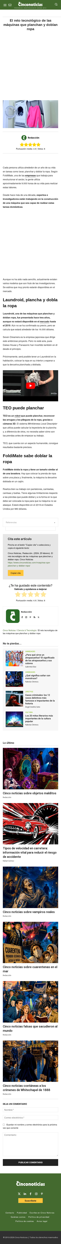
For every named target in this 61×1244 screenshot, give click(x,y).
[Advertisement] (30, 65)
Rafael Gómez (8, 861)
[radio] (18, 594)
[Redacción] (24, 137)
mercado (44, 321)
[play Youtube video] (30, 385)
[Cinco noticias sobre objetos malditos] (30, 768)
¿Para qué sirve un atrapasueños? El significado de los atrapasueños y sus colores (39, 659)
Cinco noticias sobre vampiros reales (29, 912)
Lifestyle (29, 692)
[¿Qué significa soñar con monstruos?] (14, 679)
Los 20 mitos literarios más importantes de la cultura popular (39, 718)
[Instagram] (26, 616)
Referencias (11, 522)
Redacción (33, 137)
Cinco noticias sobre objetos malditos (29, 793)
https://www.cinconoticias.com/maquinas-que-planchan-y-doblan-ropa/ (29, 564)
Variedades (30, 651)
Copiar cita (16, 572)
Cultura (29, 712)
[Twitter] (19, 1194)
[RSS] (34, 616)
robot (17, 415)
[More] (48, 158)
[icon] (10, 5)
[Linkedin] (25, 1194)
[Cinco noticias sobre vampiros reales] (30, 887)
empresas (30, 175)
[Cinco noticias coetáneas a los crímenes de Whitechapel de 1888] (30, 1061)
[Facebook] (28, 158)
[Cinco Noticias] (30, 1184)
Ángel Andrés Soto (32, 707)
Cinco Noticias (9, 630)
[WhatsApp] (35, 158)
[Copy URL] (41, 158)
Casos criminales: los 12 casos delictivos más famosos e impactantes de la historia (40, 699)
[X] (22, 158)
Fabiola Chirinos (31, 682)
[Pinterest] (30, 616)
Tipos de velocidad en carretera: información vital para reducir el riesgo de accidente (30, 853)
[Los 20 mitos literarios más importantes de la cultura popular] (14, 719)
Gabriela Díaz (30, 667)
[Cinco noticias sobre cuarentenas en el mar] (30, 942)
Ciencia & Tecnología (26, 630)
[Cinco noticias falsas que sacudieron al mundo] (30, 1002)
